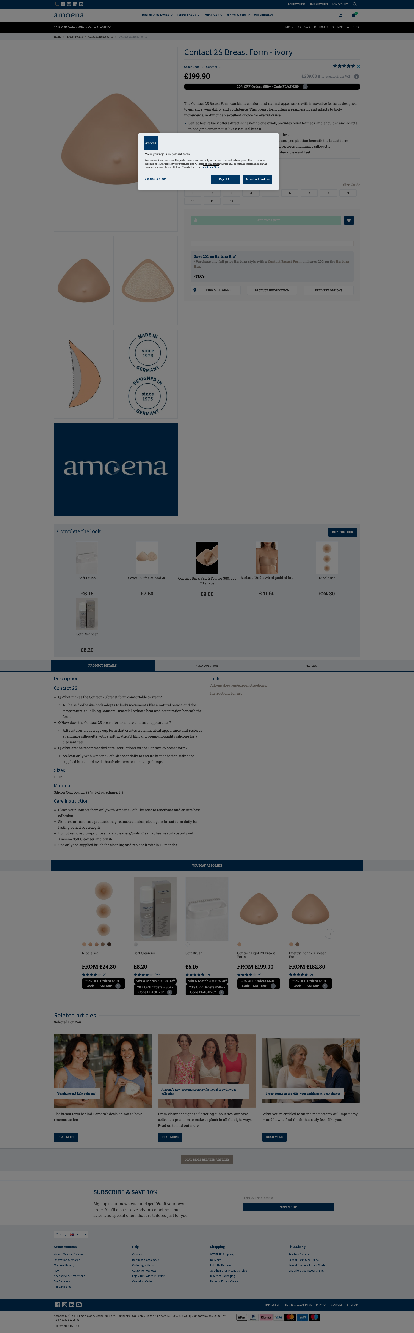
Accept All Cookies (258, 179)
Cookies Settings (155, 178)
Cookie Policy (211, 167)
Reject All (225, 179)
